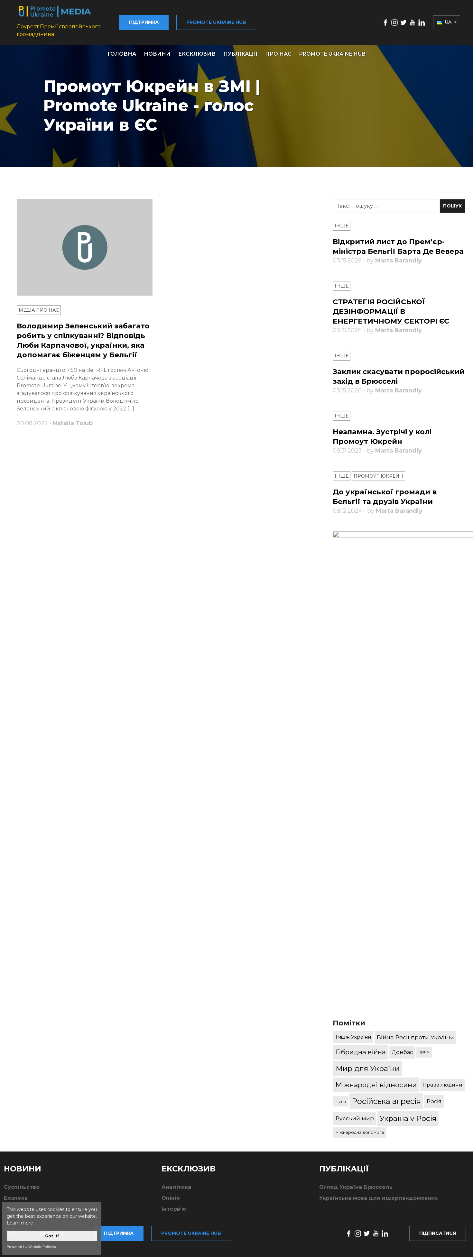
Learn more (20, 1223)
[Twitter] (403, 22)
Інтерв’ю (174, 1209)
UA (448, 22)
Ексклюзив (197, 54)
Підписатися (437, 1233)
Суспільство (22, 1187)
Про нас (278, 54)
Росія (434, 1101)
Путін (341, 1101)
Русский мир (355, 1118)
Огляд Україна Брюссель (356, 1187)
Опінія (171, 1198)
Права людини (442, 1085)
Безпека (16, 1198)
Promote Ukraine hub (216, 22)
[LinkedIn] (421, 22)
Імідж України (353, 1037)
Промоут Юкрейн (378, 476)
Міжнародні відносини (376, 1085)
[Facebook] (385, 22)
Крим (424, 1052)
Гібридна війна (361, 1052)
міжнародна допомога (360, 1132)
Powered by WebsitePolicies (31, 1246)
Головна (121, 54)
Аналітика (176, 1187)
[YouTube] (412, 22)
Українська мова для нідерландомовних (378, 1198)
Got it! (52, 1236)
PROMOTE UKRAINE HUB (332, 54)
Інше (341, 226)
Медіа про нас (39, 310)
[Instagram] (394, 22)
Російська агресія (386, 1101)
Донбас (402, 1052)
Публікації (240, 54)
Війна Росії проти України (415, 1037)
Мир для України (368, 1068)
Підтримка (144, 22)
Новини (157, 54)
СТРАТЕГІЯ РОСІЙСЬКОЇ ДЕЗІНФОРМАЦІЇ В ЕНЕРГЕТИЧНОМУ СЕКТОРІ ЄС (391, 312)
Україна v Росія (408, 1118)
